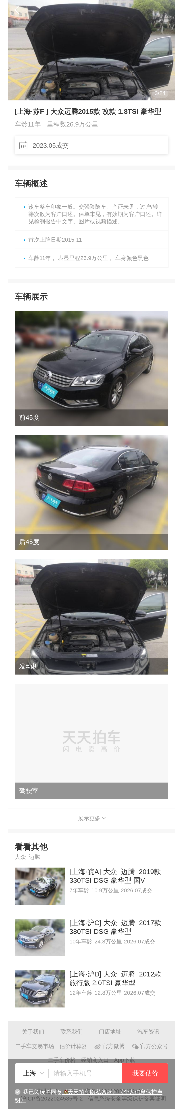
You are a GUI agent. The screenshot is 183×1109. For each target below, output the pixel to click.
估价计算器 (73, 1046)
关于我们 (33, 1032)
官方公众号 (154, 1046)
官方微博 (113, 1046)
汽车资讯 (148, 1032)
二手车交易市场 (34, 1046)
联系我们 (71, 1032)
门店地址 (110, 1032)
